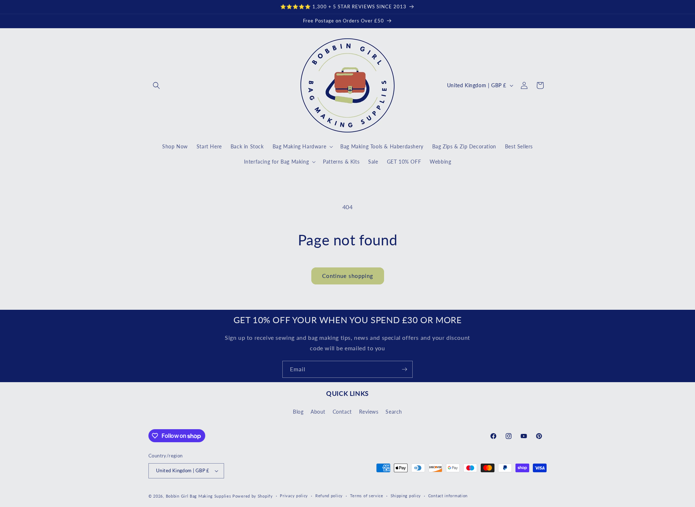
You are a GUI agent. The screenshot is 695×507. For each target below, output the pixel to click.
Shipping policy (406, 495)
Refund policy (329, 495)
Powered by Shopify (252, 496)
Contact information (448, 495)
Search (394, 411)
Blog (298, 411)
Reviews (369, 411)
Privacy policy (294, 495)
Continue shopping (347, 275)
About (318, 411)
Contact (342, 411)
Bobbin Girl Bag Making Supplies (198, 496)
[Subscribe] (404, 369)
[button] (156, 85)
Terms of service (366, 495)
